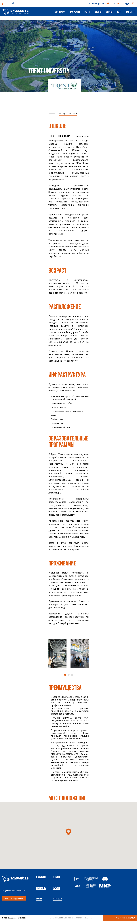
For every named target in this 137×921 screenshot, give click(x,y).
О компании (60, 12)
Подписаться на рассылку (13, 890)
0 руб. (127, 3)
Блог (119, 12)
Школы (98, 12)
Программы (75, 12)
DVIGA (132, 918)
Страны (109, 12)
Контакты (130, 12)
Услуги (87, 12)
